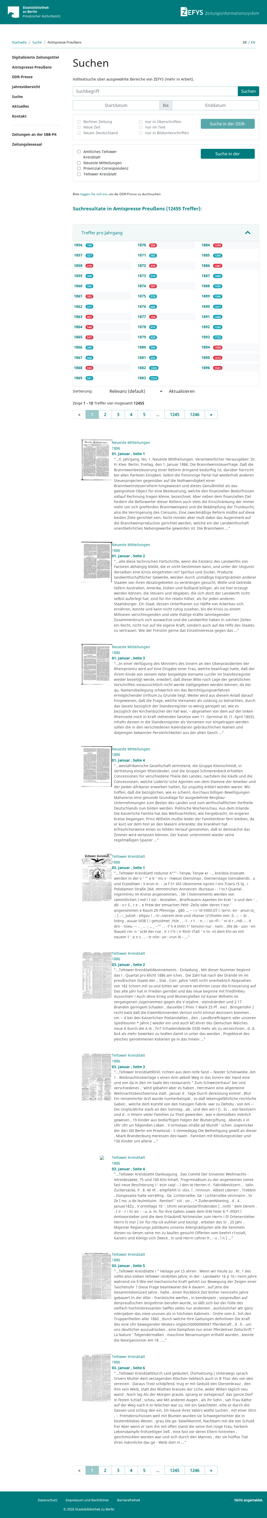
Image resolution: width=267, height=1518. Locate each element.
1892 (206, 326)
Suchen (248, 91)
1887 (206, 275)
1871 (142, 255)
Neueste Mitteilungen (102, 162)
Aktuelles (20, 106)
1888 (206, 285)
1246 (194, 414)
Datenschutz (47, 1500)
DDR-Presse (22, 76)
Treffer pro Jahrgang (102, 233)
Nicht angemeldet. (248, 1500)
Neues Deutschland (100, 132)
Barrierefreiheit (128, 1500)
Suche (37, 42)
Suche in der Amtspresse (227, 155)
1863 (78, 316)
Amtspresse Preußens (32, 67)
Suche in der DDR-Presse (228, 125)
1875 (142, 295)
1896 (206, 367)
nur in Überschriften (163, 121)
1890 (206, 306)
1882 (142, 367)
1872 (142, 265)
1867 (78, 357)
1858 (78, 265)
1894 (206, 347)
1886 (206, 265)
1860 (78, 285)
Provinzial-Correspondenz (106, 168)
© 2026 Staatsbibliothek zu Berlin (88, 1509)
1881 (142, 357)
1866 (78, 347)
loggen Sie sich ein (93, 194)
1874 (142, 285)
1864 (78, 326)
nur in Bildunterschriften (167, 132)
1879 (142, 336)
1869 (78, 377)
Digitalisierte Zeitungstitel (35, 57)
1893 (206, 336)
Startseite (19, 42)
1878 (142, 326)
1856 (78, 244)
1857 (78, 255)
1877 (142, 316)
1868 (78, 367)
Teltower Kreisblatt (100, 174)
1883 (142, 377)
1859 (78, 275)
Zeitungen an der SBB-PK (34, 134)
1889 (206, 295)
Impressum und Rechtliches (87, 1500)
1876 (142, 306)
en (253, 42)
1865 (78, 336)
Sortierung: (83, 391)
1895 (206, 357)
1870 (142, 244)
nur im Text (155, 127)
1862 (78, 306)
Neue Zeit (91, 127)
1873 (142, 275)
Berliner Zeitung (97, 121)
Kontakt (19, 116)
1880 (142, 347)
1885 (206, 255)
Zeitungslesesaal (27, 144)
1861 (78, 295)
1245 (174, 414)
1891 (206, 316)
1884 (206, 244)
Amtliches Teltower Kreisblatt (100, 154)
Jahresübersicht (26, 86)
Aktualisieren (182, 391)
